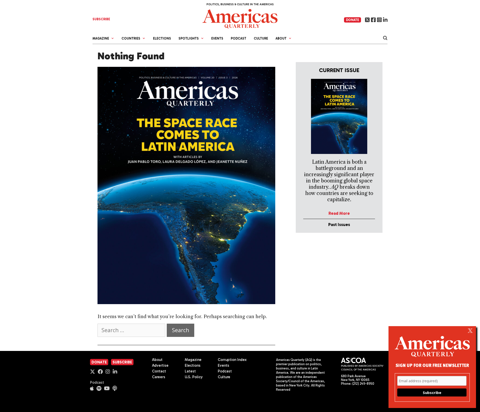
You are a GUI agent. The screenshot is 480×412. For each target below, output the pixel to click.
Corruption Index (232, 359)
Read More (339, 213)
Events (217, 38)
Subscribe (122, 362)
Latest (190, 371)
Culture (261, 38)
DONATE (352, 20)
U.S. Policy (194, 377)
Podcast (238, 38)
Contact (159, 371)
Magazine (193, 359)
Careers (158, 377)
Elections (162, 38)
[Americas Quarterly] (240, 18)
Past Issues (339, 224)
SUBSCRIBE (101, 19)
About (157, 359)
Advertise (160, 365)
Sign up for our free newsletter (432, 365)
